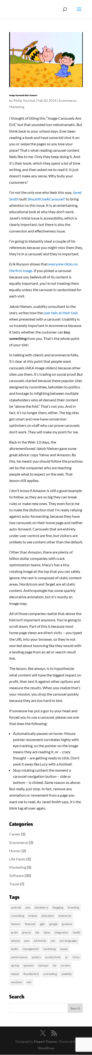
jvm (53, 940)
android (16, 907)
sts (54, 965)
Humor (15, 850)
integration (61, 932)
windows (16, 982)
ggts (42, 924)
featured (30, 924)
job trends (40, 940)
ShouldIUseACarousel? (46, 199)
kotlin (14, 949)
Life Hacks (17, 859)
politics (36, 957)
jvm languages (68, 940)
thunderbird (31, 974)
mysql (63, 949)
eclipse (33, 915)
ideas (47, 932)
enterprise (65, 915)
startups (43, 965)
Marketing (16, 107)
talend (15, 974)
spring (15, 965)
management (31, 949)
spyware (28, 965)
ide (37, 932)
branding (73, 907)
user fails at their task (60, 312)
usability (66, 974)
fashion (15, 924)
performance (19, 957)
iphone (15, 940)
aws (27, 907)
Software (16, 875)
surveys (65, 965)
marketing (49, 949)
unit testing (50, 974)
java (26, 940)
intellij (76, 932)
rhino (75, 957)
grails (14, 932)
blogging (58, 907)
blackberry (41, 907)
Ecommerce (67, 100)
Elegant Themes (45, 1041)
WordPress (46, 1048)
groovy (26, 932)
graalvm (67, 924)
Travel (14, 884)
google (53, 924)
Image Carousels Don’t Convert (23, 96)
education (48, 915)
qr (66, 957)
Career (14, 834)
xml (29, 982)
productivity (53, 957)
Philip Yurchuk (24, 100)
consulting (17, 915)
